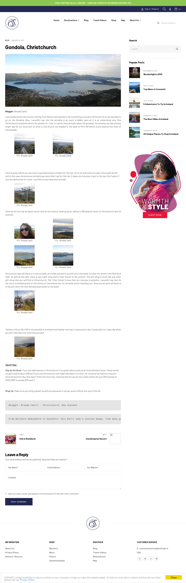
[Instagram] (150, 558)
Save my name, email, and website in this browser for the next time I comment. (43, 493)
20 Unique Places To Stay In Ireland (160, 134)
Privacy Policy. (27, 579)
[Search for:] (155, 48)
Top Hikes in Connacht (154, 89)
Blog (7, 40)
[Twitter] (145, 558)
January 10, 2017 (17, 40)
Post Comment (19, 502)
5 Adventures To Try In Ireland (158, 104)
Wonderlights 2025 (152, 74)
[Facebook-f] (139, 558)
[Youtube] (156, 558)
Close (174, 577)
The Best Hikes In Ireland (155, 119)
